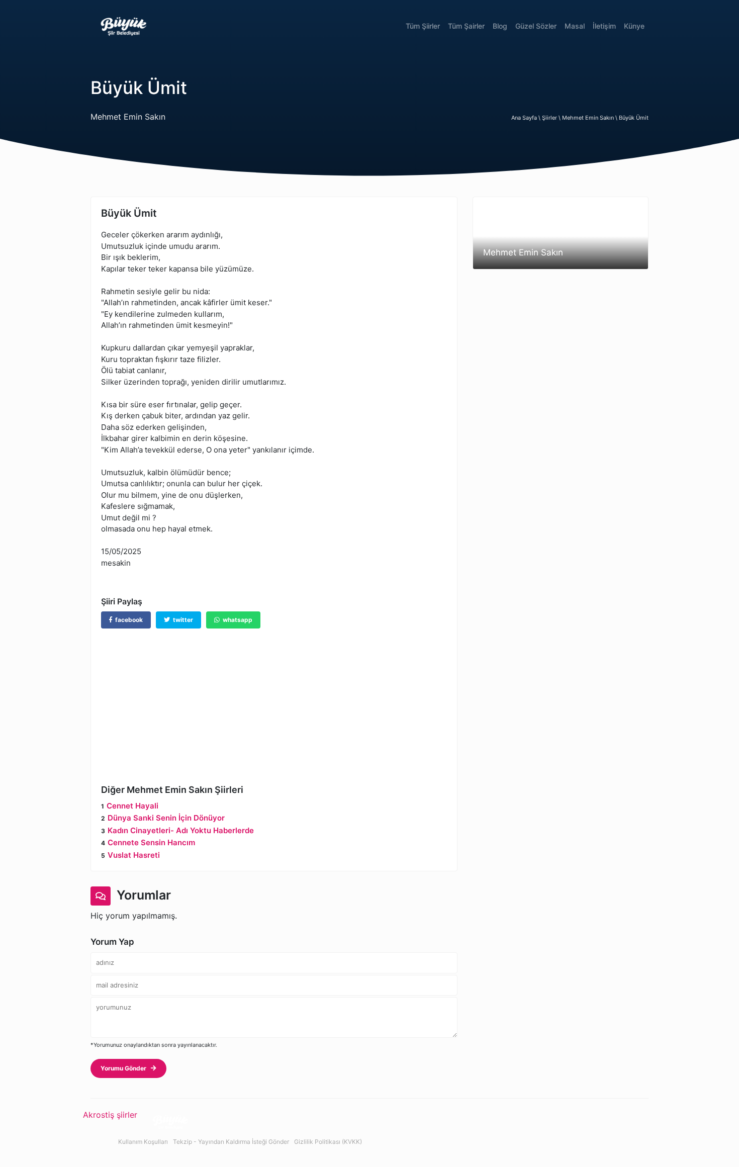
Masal (575, 26)
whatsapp (236, 619)
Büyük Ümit (634, 117)
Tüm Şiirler (423, 26)
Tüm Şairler (466, 26)
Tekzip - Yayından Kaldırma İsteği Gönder (231, 1141)
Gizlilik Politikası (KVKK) (328, 1141)
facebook (127, 619)
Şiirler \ (552, 117)
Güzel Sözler (536, 26)
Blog (500, 26)
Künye (634, 26)
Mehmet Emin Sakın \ (590, 117)
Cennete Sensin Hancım (151, 842)
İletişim (604, 26)
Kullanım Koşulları (143, 1141)
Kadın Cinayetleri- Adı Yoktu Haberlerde (181, 830)
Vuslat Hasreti (134, 855)
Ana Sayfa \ (526, 117)
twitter (181, 619)
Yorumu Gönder (126, 1068)
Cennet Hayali (132, 806)
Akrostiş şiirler (110, 1115)
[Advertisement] (274, 699)
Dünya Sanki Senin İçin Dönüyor (166, 818)
